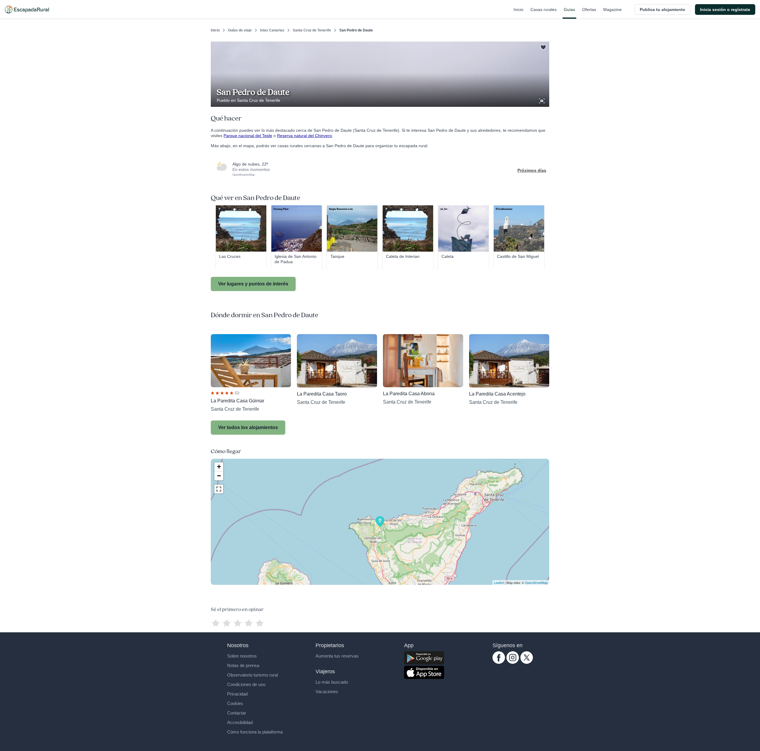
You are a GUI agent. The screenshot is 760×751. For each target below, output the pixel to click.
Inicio (518, 9)
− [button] (219, 476)
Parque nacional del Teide (248, 135)
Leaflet (499, 582)
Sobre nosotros (242, 655)
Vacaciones (327, 691)
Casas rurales (544, 9)
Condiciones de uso (246, 684)
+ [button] (219, 466)
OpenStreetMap (536, 582)
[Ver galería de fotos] (542, 100)
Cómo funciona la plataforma (255, 731)
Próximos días (531, 170)
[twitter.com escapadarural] (526, 662)
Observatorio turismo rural (252, 674)
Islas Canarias (272, 30)
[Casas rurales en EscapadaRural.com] (27, 9)
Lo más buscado (332, 682)
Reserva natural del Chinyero (304, 135)
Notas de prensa (243, 665)
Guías (569, 9)
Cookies (235, 703)
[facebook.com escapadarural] (499, 662)
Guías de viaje (240, 30)
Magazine (612, 9)
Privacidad (237, 693)
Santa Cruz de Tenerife (312, 30)
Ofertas (589, 9)
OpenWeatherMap (243, 174)
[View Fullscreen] (218, 489)
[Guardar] (543, 46)
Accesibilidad (240, 722)
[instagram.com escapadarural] (512, 662)
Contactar (236, 712)
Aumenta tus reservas (337, 655)
